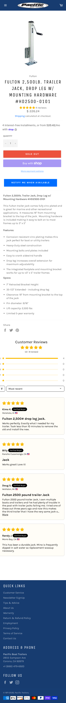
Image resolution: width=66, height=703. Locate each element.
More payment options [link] (32, 171)
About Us (8, 607)
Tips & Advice (11, 602)
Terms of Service (12, 633)
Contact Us (9, 638)
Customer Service (13, 592)
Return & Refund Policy (17, 618)
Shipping (20, 116)
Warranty (8, 612)
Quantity (7, 136)
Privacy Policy (11, 628)
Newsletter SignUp (14, 597)
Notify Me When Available (30, 182)
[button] (28, 107)
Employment (10, 623)
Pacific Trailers (22, 692)
